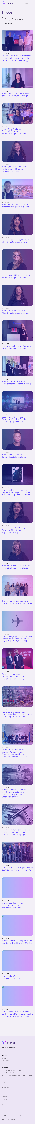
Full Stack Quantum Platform (10, 1073)
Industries (4, 1058)
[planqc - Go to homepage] (17, 1042)
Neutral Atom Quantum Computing (11, 1070)
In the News (8, 23)
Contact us (4, 1104)
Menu (27, 4)
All (6, 19)
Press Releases (17, 19)
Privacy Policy (5, 1119)
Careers (4, 1102)
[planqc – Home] (8, 3)
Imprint (13, 1119)
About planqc (5, 1099)
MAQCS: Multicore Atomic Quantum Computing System (17, 1075)
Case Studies (5, 1060)
